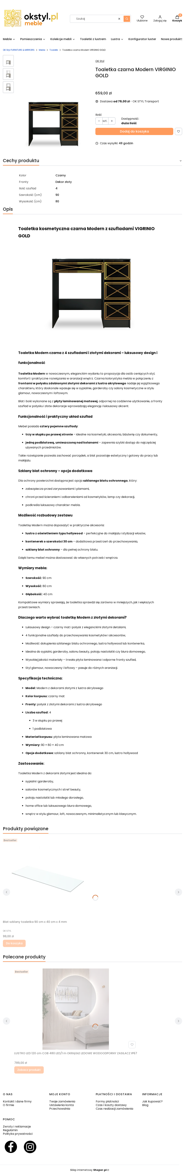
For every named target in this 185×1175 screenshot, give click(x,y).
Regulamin (10, 1130)
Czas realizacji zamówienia (114, 1109)
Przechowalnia (59, 1109)
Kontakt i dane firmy (17, 1101)
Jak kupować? (152, 1101)
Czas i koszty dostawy (111, 1105)
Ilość (98, 115)
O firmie (8, 1105)
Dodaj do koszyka (134, 131)
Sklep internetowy (88, 1170)
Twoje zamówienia (62, 1101)
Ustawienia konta (61, 1105)
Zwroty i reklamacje (17, 1126)
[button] (127, 19)
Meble (42, 49)
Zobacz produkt (29, 1070)
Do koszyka (14, 943)
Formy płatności (107, 1101)
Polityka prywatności (18, 1134)
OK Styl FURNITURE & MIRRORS (19, 49)
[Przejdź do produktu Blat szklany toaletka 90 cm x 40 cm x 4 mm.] (48, 877)
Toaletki (54, 49)
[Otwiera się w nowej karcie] (11, 1147)
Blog (145, 1105)
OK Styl (99, 61)
